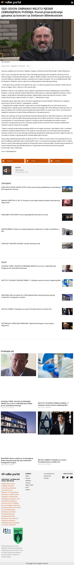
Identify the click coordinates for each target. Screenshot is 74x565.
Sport (27, 487)
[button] (13, 161)
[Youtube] (71, 477)
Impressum (47, 476)
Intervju (27, 483)
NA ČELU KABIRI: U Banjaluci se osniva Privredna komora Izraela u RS (26, 309)
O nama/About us (49, 474)
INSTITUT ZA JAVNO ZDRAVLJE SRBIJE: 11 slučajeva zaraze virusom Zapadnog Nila (30, 280)
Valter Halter (29, 485)
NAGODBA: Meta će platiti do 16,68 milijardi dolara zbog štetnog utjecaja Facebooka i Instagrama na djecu (17, 460)
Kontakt (46, 478)
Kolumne (28, 480)
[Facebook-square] (63, 477)
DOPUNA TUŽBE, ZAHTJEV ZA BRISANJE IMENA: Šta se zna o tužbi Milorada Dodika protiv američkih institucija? (16, 403)
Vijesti (27, 476)
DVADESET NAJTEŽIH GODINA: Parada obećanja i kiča (20, 243)
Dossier (27, 478)
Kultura (27, 489)
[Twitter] (67, 477)
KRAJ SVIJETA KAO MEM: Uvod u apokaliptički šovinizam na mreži (24, 215)
